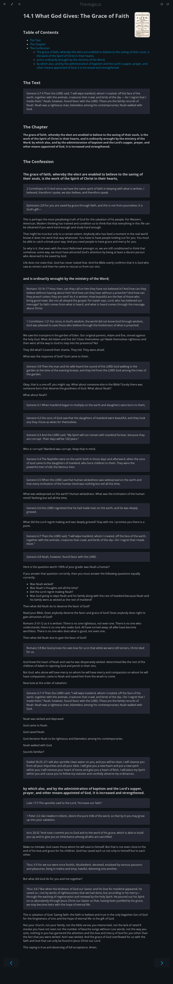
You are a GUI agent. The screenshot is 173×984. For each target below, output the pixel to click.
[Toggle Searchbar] (19, 4)
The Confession (40, 48)
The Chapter (38, 44)
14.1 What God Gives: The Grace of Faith (76, 15)
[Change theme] (12, 4)
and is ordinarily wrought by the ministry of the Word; (71, 60)
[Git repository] (162, 4)
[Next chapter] (162, 962)
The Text (35, 40)
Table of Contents (40, 32)
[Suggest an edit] (167, 4)
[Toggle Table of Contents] (4, 4)
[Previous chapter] (11, 962)
